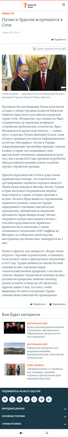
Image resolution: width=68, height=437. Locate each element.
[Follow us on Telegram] (27, 399)
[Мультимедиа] (21, 433)
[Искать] (47, 433)
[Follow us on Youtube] (5, 399)
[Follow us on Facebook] (20, 399)
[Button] (58, 40)
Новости (8, 13)
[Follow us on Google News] (41, 399)
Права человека (35, 365)
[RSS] (49, 399)
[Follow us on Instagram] (12, 399)
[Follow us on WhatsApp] (34, 399)
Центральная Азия (37, 324)
